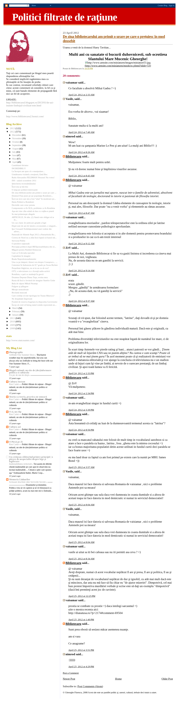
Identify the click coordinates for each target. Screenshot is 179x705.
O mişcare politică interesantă (24, 190)
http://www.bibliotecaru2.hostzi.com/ (25, 116)
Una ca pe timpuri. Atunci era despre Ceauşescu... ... (34, 262)
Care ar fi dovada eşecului (23, 253)
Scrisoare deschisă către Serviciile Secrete (27, 482)
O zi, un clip (15, 411)
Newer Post (69, 678)
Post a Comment (71, 673)
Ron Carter (14, 384)
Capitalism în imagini (21, 256)
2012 (13, 131)
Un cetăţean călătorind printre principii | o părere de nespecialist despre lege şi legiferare (31, 459)
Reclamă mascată (19, 292)
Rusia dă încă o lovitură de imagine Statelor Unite (33, 280)
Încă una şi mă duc (20, 186)
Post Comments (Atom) (90, 686)
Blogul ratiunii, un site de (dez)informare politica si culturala (30, 371)
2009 (13, 325)
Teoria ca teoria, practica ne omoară (28, 396)
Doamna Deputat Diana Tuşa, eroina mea (30, 277)
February (16, 311)
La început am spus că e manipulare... (28, 171)
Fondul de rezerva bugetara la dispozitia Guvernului (34, 302)
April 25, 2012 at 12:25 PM (81, 596)
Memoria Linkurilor (19, 479)
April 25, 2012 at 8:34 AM (81, 558)
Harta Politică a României (23, 202)
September (17, 145)
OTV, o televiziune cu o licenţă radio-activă (31, 271)
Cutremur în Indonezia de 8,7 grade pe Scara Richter (35, 265)
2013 (13, 128)
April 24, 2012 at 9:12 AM (81, 243)
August (15, 148)
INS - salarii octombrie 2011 (24, 180)
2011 (13, 318)
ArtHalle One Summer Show (22, 355)
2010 (13, 321)
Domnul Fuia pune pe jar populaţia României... (32, 196)
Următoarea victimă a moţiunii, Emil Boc (30, 174)
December (17, 135)
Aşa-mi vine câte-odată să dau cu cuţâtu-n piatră (33, 211)
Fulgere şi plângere (20, 286)
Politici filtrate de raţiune (64, 17)
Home (118, 678)
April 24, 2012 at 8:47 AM (81, 213)
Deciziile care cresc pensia (23, 205)
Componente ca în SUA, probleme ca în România (33, 208)
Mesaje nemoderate (20, 289)
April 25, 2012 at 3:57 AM (81, 467)
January (16, 315)
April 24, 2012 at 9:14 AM (81, 270)
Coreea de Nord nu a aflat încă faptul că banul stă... (34, 237)
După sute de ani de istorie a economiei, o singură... (34, 226)
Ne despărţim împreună (22, 299)
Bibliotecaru (73, 156)
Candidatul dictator (20, 165)
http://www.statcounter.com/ (20, 340)
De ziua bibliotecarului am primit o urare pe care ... (34, 192)
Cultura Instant (17, 381)
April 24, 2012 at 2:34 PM (81, 393)
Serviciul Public (18, 240)
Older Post (167, 678)
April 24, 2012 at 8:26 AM (81, 152)
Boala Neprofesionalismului (24, 259)
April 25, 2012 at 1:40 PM (81, 619)
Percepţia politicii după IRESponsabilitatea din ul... (34, 246)
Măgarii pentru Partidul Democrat (26, 250)
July (14, 152)
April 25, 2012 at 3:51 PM (81, 650)
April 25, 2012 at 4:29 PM (81, 666)
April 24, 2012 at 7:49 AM (81, 132)
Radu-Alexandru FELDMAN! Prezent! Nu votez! (33, 177)
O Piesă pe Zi (16, 441)
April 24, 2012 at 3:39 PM (81, 410)
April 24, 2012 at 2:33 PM (81, 373)
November (17, 138)
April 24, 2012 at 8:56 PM (81, 430)
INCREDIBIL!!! (19, 168)
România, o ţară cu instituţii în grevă (27, 274)
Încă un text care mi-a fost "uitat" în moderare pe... (34, 199)
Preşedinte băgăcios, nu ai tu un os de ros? (30, 268)
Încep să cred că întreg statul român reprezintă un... (34, 305)
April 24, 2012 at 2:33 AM (81, 94)
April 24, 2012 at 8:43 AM (81, 175)
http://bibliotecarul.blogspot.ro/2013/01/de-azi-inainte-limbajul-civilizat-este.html (30, 104)
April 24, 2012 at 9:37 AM (81, 301)
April (14, 162)
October (16, 142)
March (15, 308)
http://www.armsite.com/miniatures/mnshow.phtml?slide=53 (118, 65)
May (14, 159)
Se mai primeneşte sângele (23, 214)
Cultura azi (15, 427)
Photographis (16, 352)
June (14, 155)
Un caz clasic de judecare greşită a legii (29, 223)
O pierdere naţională (21, 243)
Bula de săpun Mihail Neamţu (25, 283)
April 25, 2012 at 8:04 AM (81, 504)
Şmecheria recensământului (24, 183)
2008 (13, 328)
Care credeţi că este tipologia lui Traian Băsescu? (33, 295)
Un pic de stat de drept (19, 375)
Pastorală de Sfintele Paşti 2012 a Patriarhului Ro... (34, 234)
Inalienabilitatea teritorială (20, 464)
